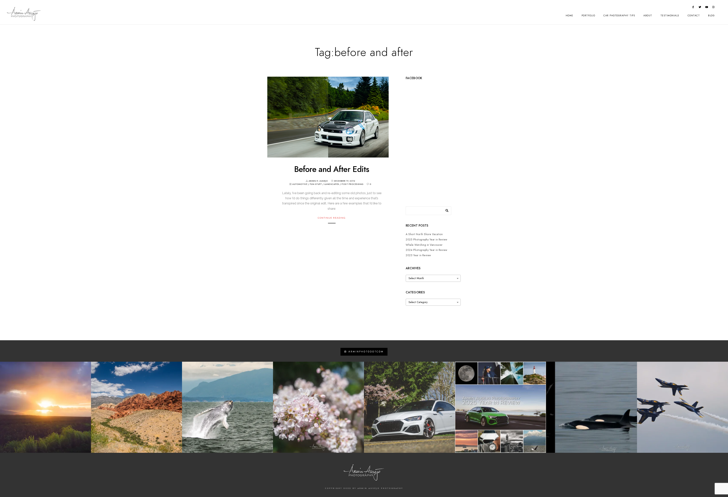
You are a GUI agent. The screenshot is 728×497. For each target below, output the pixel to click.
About (647, 15)
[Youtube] (707, 8)
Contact (694, 15)
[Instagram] (713, 8)
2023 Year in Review (418, 255)
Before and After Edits (331, 169)
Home (569, 15)
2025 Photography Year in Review (426, 239)
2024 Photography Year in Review (426, 250)
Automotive (299, 184)
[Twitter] (700, 8)
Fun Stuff (316, 184)
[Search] (445, 210)
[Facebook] (693, 8)
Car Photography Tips (619, 15)
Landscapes (331, 184)
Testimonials (670, 15)
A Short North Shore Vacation (424, 234)
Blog (711, 15)
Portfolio (588, 15)
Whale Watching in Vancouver (424, 245)
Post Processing (353, 184)
